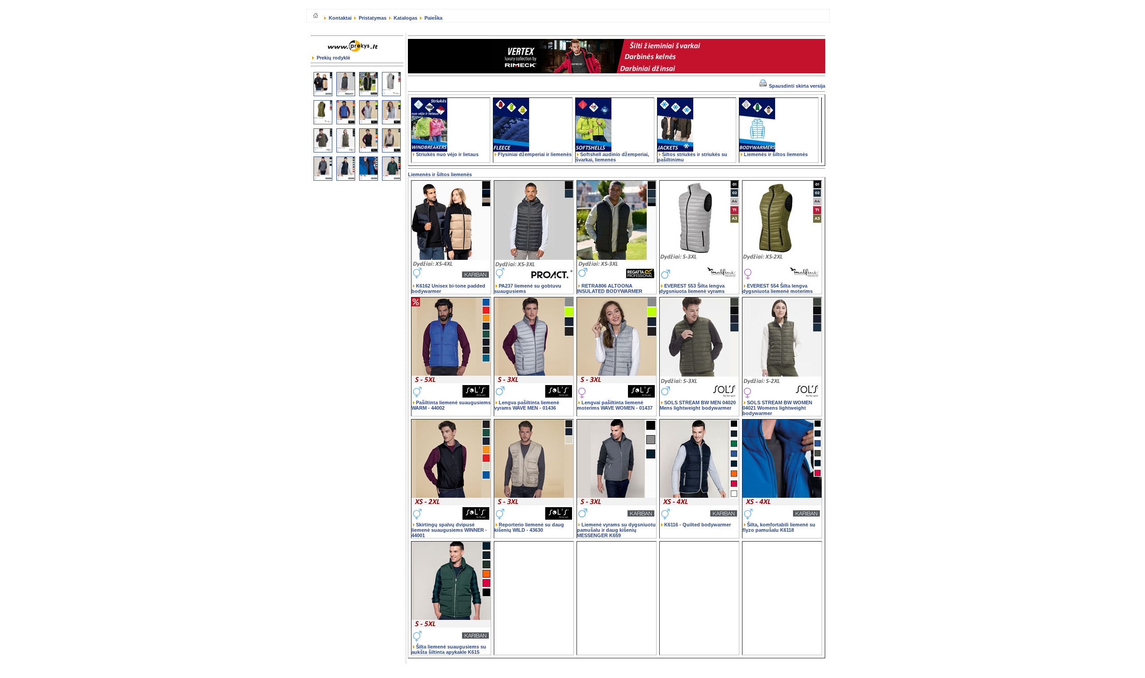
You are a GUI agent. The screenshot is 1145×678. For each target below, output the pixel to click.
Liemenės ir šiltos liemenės (776, 154)
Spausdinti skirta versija (796, 86)
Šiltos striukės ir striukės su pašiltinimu (692, 157)
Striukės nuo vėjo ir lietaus (447, 154)
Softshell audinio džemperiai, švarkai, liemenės (612, 157)
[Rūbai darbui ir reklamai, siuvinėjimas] (354, 53)
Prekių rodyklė (332, 57)
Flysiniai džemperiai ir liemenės (535, 154)
